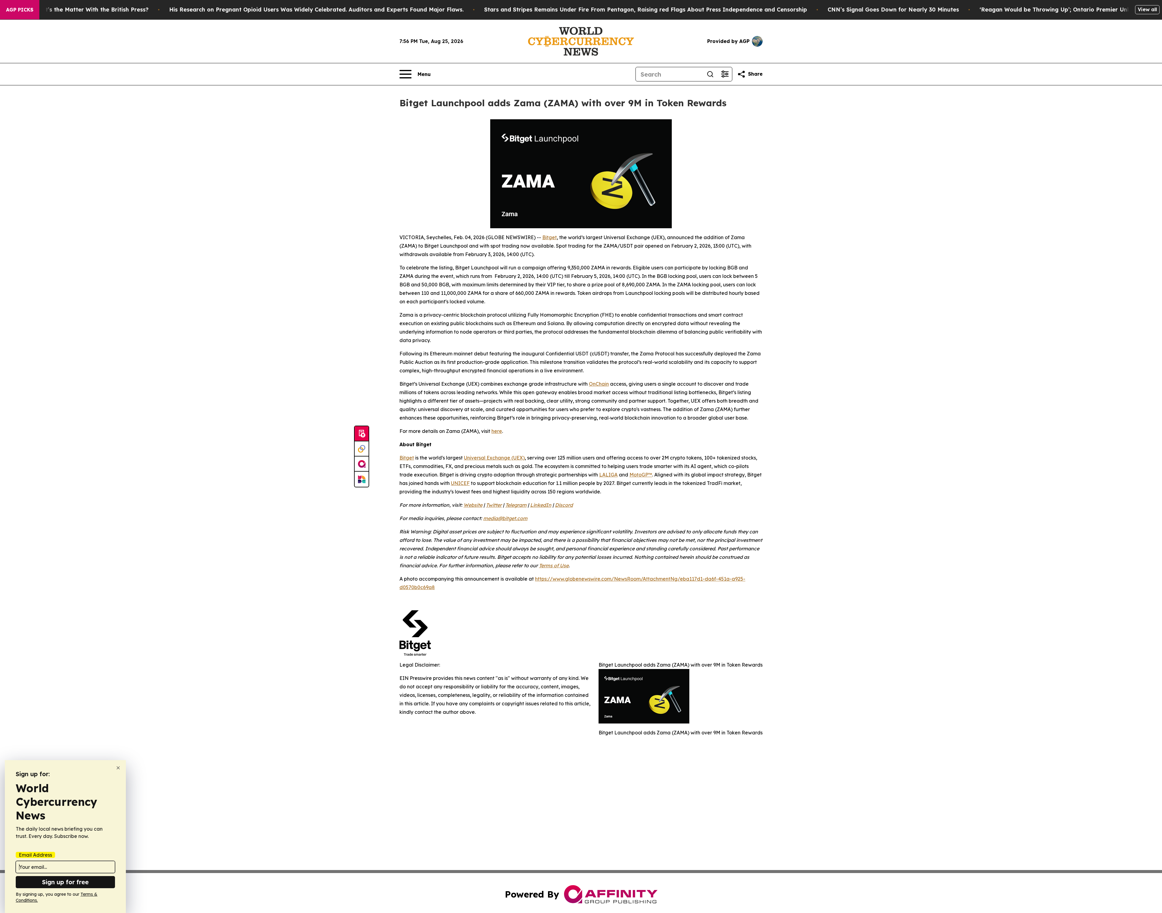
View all (1147, 9)
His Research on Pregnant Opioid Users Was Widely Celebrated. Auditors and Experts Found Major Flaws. (316, 9)
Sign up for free (65, 882)
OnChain (599, 384)
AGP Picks (19, 10)
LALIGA (608, 475)
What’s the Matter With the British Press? (91, 9)
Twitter (494, 505)
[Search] (710, 74)
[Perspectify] (362, 448)
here (496, 431)
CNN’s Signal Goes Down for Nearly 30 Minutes (893, 9)
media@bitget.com (505, 518)
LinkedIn (540, 505)
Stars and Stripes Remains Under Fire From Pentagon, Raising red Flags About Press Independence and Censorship (645, 9)
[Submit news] (362, 433)
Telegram (516, 505)
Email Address (35, 855)
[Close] (118, 768)
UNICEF (460, 483)
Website (473, 505)
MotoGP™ (640, 475)
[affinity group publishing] (362, 464)
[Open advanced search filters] (724, 74)
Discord (564, 505)
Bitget (549, 237)
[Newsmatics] (362, 479)
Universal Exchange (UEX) (494, 458)
